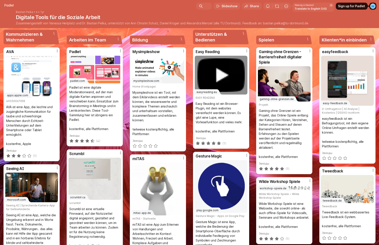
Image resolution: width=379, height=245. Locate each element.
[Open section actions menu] (54, 33)
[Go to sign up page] (372, 6)
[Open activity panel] (267, 6)
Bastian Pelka (24, 12)
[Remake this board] (277, 6)
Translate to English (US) (311, 8)
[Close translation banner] (331, 5)
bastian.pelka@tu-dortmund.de (285, 23)
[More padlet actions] (286, 6)
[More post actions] (57, 51)
